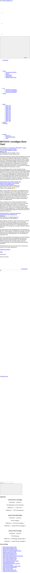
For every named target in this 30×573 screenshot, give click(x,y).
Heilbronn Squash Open (11, 77)
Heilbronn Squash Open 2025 (9, 570)
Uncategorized (24, 268)
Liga (4, 88)
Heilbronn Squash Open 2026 (9, 552)
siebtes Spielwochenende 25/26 (10, 548)
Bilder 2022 (8, 106)
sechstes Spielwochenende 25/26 (10, 549)
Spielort (7, 73)
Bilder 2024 (8, 105)
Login (7, 138)
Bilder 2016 (8, 112)
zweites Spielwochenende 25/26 (10, 558)
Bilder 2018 (8, 109)
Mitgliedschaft (9, 76)
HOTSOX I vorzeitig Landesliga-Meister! (12, 550)
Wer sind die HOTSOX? (11, 72)
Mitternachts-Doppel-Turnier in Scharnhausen (13, 555)
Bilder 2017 (8, 110)
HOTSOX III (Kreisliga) (11, 92)
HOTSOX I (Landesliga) (11, 89)
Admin (24, 147)
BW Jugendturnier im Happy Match (11, 561)
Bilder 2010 (8, 119)
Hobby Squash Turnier (8, 568)
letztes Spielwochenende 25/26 (9, 547)
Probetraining (9, 74)
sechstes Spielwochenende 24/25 (10, 571)
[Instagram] (13, 12)
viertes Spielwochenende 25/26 (10, 554)
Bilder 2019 (8, 108)
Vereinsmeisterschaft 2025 (8, 562)
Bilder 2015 (8, 113)
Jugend (4, 93)
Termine (4, 122)
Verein (4, 71)
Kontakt (4, 134)
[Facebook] (13, 34)
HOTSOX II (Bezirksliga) (11, 90)
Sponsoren (5, 123)
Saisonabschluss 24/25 (8, 564)
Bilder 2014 (8, 114)
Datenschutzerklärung (10, 137)
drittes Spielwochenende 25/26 (9, 557)
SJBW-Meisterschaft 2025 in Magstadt (11, 563)
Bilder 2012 (8, 117)
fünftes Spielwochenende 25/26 (10, 553)
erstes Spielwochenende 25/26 (9, 559)
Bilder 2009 (8, 121)
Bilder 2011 (8, 118)
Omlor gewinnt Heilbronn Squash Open (11, 566)
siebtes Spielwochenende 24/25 (10, 567)
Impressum (8, 135)
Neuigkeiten (5, 60)
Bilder (4, 104)
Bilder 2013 (8, 115)
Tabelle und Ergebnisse (5, 249)
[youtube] (13, 23)
